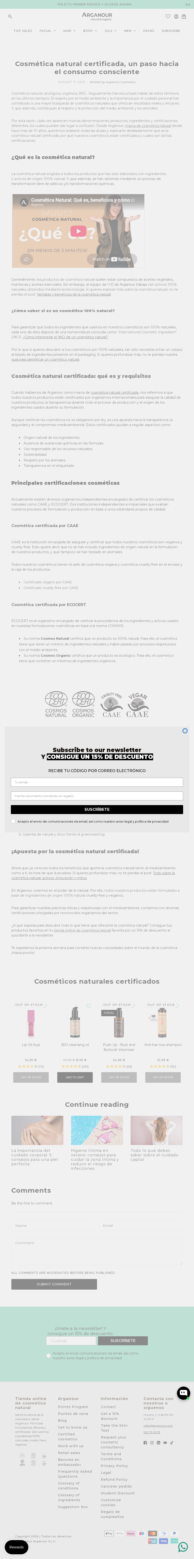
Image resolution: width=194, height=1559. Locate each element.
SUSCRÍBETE (97, 809)
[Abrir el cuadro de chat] (183, 1393)
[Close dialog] (185, 730)
